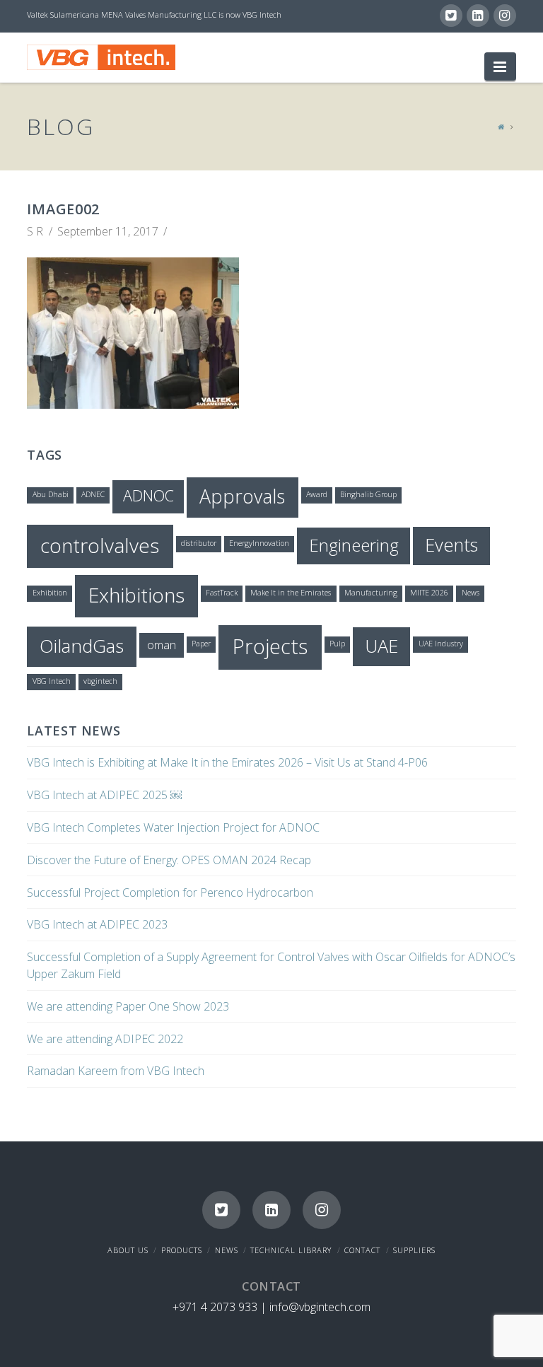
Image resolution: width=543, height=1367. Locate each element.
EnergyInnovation (259, 543)
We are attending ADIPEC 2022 (105, 1039)
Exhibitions (136, 594)
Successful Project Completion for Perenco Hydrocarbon (170, 892)
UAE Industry (441, 643)
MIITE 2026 (429, 593)
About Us (127, 1250)
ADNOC (148, 495)
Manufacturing (370, 593)
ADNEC (93, 494)
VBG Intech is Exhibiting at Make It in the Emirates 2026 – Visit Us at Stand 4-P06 (227, 762)
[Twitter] (451, 15)
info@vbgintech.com (319, 1307)
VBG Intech (52, 681)
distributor (198, 543)
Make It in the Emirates (290, 593)
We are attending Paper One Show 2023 (128, 1006)
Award (316, 494)
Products (181, 1250)
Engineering (354, 545)
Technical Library (291, 1250)
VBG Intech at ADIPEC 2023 (97, 924)
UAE (381, 646)
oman (161, 645)
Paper (201, 643)
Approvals (242, 496)
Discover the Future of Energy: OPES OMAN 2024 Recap (169, 860)
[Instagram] (505, 15)
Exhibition (50, 593)
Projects (270, 646)
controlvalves (99, 545)
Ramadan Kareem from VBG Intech (115, 1070)
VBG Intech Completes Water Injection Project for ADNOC (173, 827)
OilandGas (82, 645)
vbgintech (100, 681)
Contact (362, 1250)
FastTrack (222, 593)
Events (451, 545)
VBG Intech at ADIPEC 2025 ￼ (104, 795)
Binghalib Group (368, 494)
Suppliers (414, 1250)
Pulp (337, 643)
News (470, 593)
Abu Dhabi (51, 494)
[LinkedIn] (478, 15)
